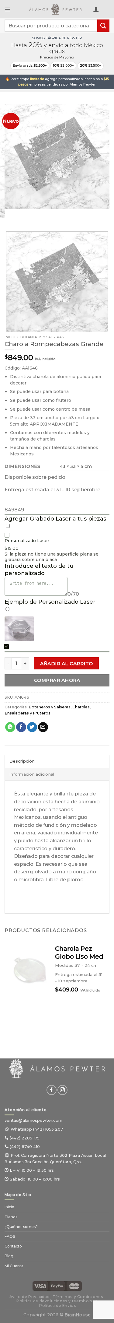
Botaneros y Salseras (42, 337)
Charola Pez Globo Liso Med (79, 952)
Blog (9, 1256)
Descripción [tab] (22, 761)
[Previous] (10, 215)
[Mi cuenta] (96, 9)
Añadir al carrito (66, 663)
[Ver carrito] (106, 10)
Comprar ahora (57, 680)
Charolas (81, 707)
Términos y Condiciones (78, 1296)
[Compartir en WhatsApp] (10, 727)
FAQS (10, 1236)
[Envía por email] (43, 727)
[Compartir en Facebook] (21, 727)
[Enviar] (103, 25)
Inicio (10, 337)
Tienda (11, 1217)
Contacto (13, 1246)
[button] (8, 9)
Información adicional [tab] (31, 774)
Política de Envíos (57, 1305)
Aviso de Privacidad (29, 1296)
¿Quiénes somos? (21, 1226)
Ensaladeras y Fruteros (27, 713)
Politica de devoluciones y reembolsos (57, 1301)
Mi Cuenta (14, 1266)
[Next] (27, 215)
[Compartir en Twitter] (32, 727)
